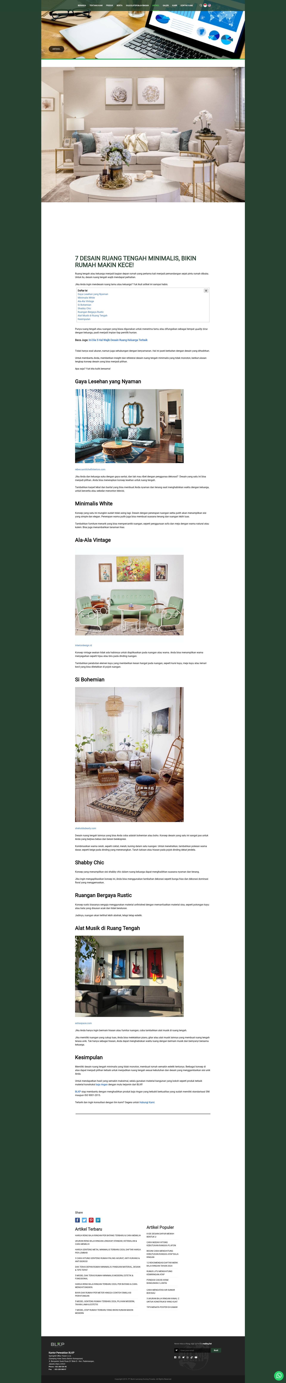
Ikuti (216, 1350)
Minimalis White (86, 297)
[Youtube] (196, 1357)
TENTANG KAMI (96, 5)
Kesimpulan (84, 319)
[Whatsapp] (188, 1357)
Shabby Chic (84, 308)
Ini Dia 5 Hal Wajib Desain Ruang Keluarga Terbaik (118, 340)
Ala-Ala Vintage (86, 301)
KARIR (174, 5)
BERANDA (82, 5)
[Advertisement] (143, 230)
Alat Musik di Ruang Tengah (92, 315)
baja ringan (102, 1084)
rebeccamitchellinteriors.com (90, 469)
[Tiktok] (192, 1357)
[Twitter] (183, 1357)
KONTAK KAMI (187, 5)
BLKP (78, 1091)
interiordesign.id (83, 645)
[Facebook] (175, 1357)
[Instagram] (179, 1357)
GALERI (166, 5)
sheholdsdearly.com (85, 828)
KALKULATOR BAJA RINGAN (137, 5)
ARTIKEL (155, 5)
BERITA (119, 5)
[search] (201, 5)
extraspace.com (83, 1023)
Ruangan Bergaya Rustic (91, 312)
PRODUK (109, 5)
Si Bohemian (84, 304)
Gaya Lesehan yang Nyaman (93, 294)
